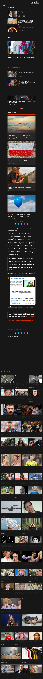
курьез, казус (19, 329)
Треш (9, 212)
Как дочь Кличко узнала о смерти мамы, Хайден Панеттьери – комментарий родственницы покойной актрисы (26, 21)
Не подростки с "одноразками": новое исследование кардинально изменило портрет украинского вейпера (21, 187)
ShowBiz (20, 11)
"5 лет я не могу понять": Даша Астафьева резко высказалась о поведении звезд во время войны (25, 73)
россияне (12, 329)
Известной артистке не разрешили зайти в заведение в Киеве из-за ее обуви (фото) (26, 14)
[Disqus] (21, 355)
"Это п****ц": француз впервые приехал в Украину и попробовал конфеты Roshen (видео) (19, 59)
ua (32, 2)
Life (8, 134)
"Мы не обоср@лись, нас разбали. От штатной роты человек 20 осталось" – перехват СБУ (20, 307)
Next (34, 47)
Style (19, 79)
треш (24, 329)
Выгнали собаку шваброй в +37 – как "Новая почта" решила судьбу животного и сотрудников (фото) (26, 82)
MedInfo (20, 26)
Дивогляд (27, 239)
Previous (9, 47)
